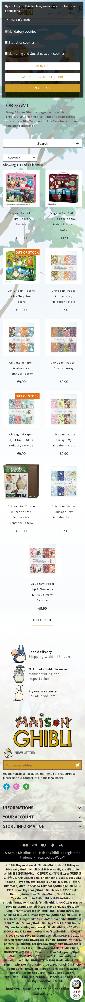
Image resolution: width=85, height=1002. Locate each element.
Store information (24, 826)
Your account (18, 817)
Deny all (42, 66)
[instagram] (16, 786)
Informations (18, 807)
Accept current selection (42, 77)
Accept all (42, 88)
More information (21, 19)
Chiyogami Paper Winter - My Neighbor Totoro (21, 368)
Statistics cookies (21, 42)
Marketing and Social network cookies (36, 53)
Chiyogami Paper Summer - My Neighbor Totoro (64, 511)
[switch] (76, 996)
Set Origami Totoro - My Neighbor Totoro (21, 296)
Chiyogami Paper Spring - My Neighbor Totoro (64, 439)
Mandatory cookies (22, 31)
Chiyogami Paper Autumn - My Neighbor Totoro (64, 296)
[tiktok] (26, 786)
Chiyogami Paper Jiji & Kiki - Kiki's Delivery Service (21, 439)
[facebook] (6, 786)
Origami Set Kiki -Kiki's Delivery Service (21, 218)
